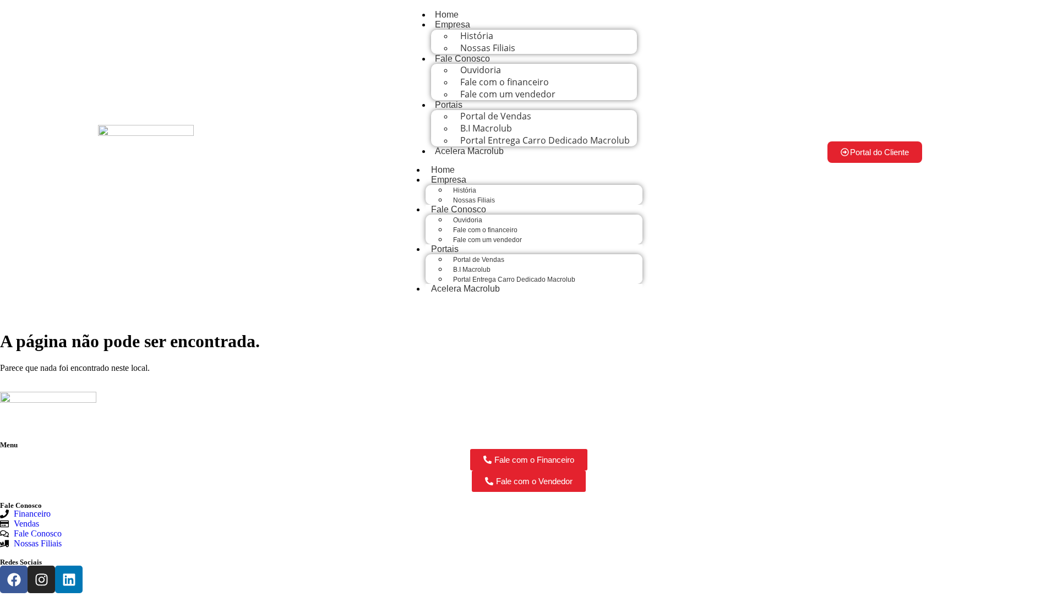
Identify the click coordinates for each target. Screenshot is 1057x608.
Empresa (452, 24)
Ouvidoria (467, 220)
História (464, 190)
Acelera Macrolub (469, 151)
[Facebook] (14, 579)
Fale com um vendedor (507, 94)
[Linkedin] (69, 579)
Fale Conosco (462, 58)
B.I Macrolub (472, 269)
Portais (448, 104)
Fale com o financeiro (485, 230)
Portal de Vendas (478, 260)
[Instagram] (41, 579)
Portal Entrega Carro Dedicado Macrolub (545, 140)
